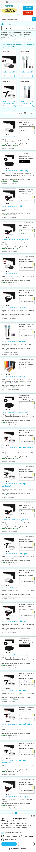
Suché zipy (4, 148)
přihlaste (15, 145)
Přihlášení (28, 7)
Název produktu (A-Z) (16, 113)
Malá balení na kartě (6, 352)
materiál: (21, 125)
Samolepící (12, 461)
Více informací (21, 829)
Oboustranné (12, 183)
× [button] (34, 816)
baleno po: (22, 122)
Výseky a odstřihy (14, 354)
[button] (18, 849)
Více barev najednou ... (28, 131)
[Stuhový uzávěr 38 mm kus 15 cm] (27, 91)
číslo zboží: (22, 120)
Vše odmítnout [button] (26, 844)
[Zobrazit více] (18, 40)
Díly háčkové (12, 217)
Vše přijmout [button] (9, 844)
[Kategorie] (7, 2)
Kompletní (11, 148)
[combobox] (16, 19)
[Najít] (34, 19)
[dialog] (18, 833)
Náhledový (29, 113)
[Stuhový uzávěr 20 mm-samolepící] (9, 91)
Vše (18, 115)
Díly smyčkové (13, 251)
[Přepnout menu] (2, 2)
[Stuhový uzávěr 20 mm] (9, 61)
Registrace (27, 12)
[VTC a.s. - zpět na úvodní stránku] (9, 9)
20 (6, 113)
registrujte (4, 145)
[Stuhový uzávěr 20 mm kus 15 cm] (27, 61)
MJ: (29, 122)
